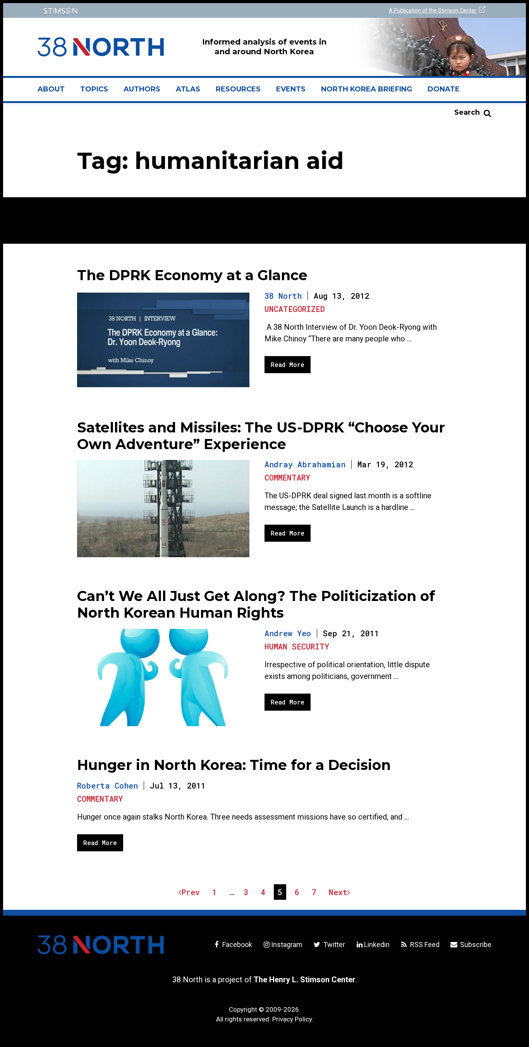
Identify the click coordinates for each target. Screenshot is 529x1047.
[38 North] (101, 944)
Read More (287, 364)
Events (291, 89)
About (55, 92)
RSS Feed (424, 944)
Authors (142, 89)
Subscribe (475, 944)
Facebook (236, 944)
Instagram (286, 944)
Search (467, 112)
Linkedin (377, 944)
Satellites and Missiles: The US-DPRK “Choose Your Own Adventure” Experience (261, 436)
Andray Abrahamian (304, 464)
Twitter (333, 944)
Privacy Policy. (292, 1019)
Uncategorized (294, 309)
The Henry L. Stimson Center (305, 979)
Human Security (296, 646)
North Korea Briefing (366, 89)
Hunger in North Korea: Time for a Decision (234, 764)
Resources (238, 89)
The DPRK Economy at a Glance (192, 275)
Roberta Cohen (107, 785)
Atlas (188, 89)
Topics (94, 89)
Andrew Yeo (287, 633)
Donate (444, 89)
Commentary (287, 477)
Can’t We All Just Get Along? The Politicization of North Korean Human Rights (256, 604)
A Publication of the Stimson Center (433, 10)
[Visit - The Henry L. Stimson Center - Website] (149, 11)
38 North (283, 296)
